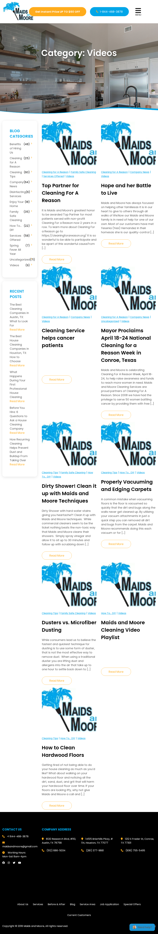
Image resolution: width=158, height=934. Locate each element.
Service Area (87, 904)
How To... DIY (127, 472)
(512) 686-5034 (56, 850)
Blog (72, 904)
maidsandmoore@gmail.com (19, 846)
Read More (56, 259)
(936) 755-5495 (135, 850)
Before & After (56, 904)
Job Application (109, 904)
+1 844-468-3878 (18, 836)
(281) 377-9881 (95, 850)
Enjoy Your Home (17, 204)
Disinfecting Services (18, 194)
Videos (14, 265)
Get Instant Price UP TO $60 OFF (57, 12)
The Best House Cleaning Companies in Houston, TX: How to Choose (19, 348)
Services (38, 904)
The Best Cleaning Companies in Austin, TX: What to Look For (19, 315)
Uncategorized (20, 259)
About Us (22, 904)
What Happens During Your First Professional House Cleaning (18, 384)
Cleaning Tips (16, 174)
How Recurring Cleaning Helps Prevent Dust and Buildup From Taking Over (20, 449)
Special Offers (132, 904)
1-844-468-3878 (111, 12)
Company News (16, 184)
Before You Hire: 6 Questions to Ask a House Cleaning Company (18, 418)
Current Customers (79, 915)
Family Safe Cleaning (16, 216)
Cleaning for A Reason (16, 162)
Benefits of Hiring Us (15, 148)
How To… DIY (15, 228)
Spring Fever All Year (15, 250)
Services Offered (15, 238)
